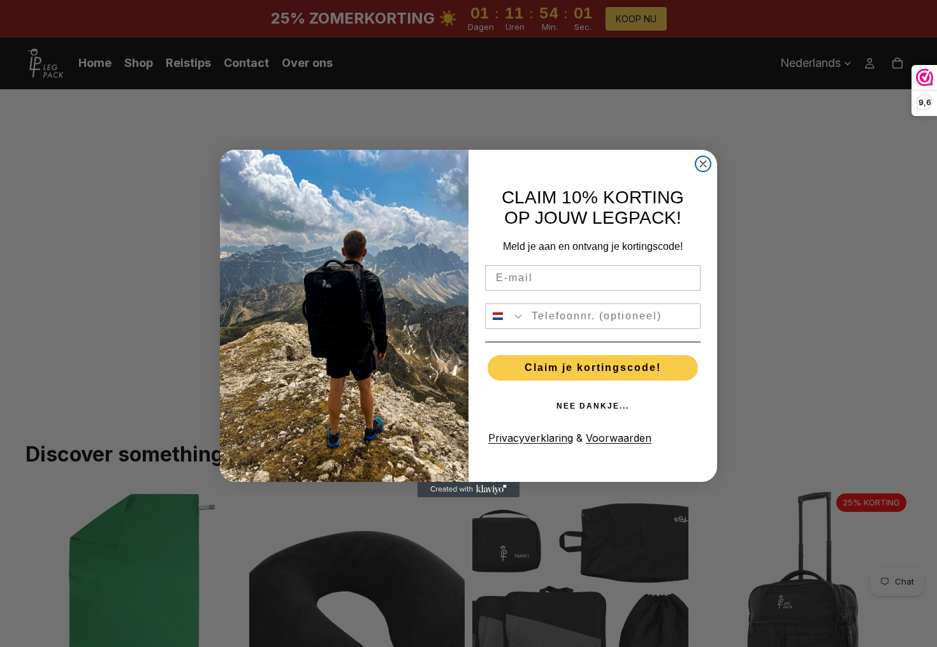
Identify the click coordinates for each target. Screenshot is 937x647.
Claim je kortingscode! (593, 367)
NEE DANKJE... (592, 406)
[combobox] (505, 316)
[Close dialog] (703, 163)
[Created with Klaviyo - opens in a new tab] (468, 489)
